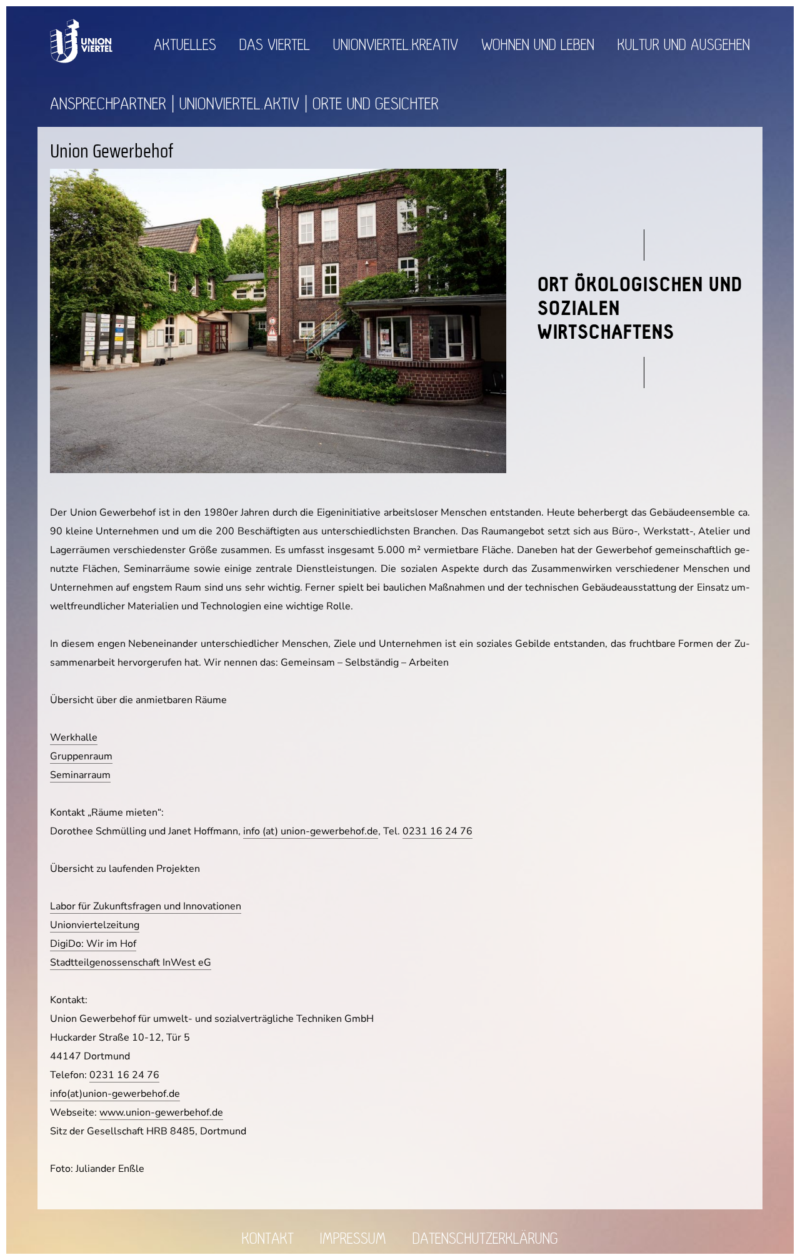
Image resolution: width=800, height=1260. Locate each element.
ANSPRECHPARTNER (108, 104)
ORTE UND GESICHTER (375, 104)
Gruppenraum (81, 756)
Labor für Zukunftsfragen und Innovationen (145, 906)
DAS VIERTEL (274, 45)
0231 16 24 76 (437, 831)
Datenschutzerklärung (485, 1239)
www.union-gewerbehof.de (161, 1112)
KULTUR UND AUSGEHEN (684, 45)
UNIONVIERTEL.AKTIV (239, 104)
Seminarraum (80, 775)
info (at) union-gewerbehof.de (310, 831)
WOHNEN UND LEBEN (537, 45)
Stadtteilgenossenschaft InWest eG (130, 962)
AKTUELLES (185, 45)
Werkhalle (74, 737)
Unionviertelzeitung (94, 925)
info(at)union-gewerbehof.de (115, 1094)
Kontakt (268, 1239)
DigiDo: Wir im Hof (93, 944)
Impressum (353, 1239)
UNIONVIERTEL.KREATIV (395, 45)
